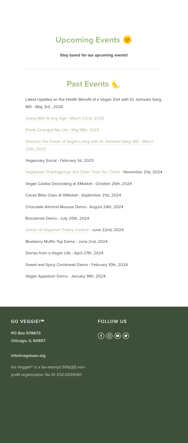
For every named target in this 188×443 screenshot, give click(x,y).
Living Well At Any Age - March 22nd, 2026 (64, 118)
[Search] (13, 6)
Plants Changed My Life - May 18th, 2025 (62, 130)
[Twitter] (126, 336)
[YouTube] (117, 336)
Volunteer (139, 18)
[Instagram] (109, 336)
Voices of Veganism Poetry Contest (56, 230)
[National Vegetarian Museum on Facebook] (101, 336)
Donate (166, 18)
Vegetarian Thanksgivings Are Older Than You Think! (73, 172)
